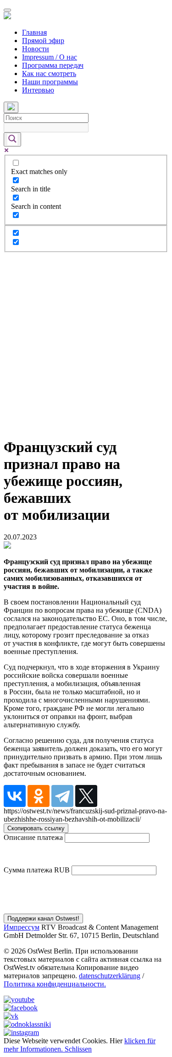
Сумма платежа (28, 870)
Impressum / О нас (49, 57)
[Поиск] (11, 107)
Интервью (38, 90)
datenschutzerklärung (109, 976)
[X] (86, 796)
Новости (35, 49)
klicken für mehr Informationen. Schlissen (79, 1045)
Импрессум (21, 927)
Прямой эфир (43, 40)
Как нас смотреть (49, 73)
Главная (34, 32)
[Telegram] (62, 796)
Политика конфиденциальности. (55, 984)
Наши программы (50, 82)
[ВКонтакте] (15, 796)
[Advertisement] (86, 343)
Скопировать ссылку (36, 828)
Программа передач (52, 65)
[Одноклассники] (39, 796)
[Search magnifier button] (12, 139)
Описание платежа (33, 837)
